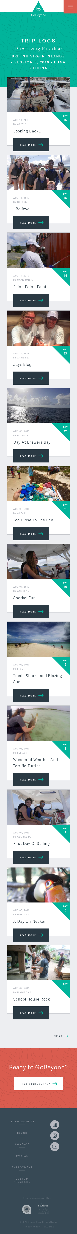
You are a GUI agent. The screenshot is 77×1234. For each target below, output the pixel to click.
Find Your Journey (35, 1084)
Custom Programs (22, 1180)
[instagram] (54, 1135)
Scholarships (22, 1121)
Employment (22, 1167)
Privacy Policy (31, 1227)
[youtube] (54, 1146)
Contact (22, 1144)
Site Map (49, 1227)
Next (58, 1036)
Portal (22, 1156)
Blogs (22, 1133)
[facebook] (54, 1124)
